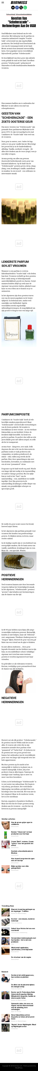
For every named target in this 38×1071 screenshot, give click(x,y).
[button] (3, 2)
